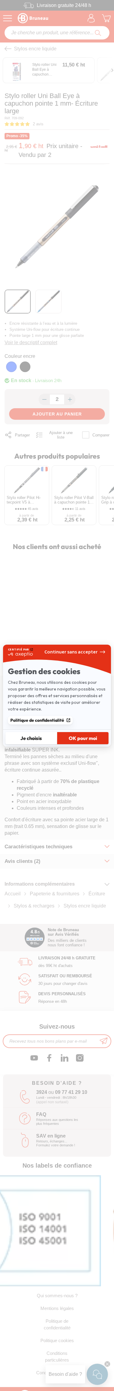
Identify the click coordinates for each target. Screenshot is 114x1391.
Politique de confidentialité (37, 720)
